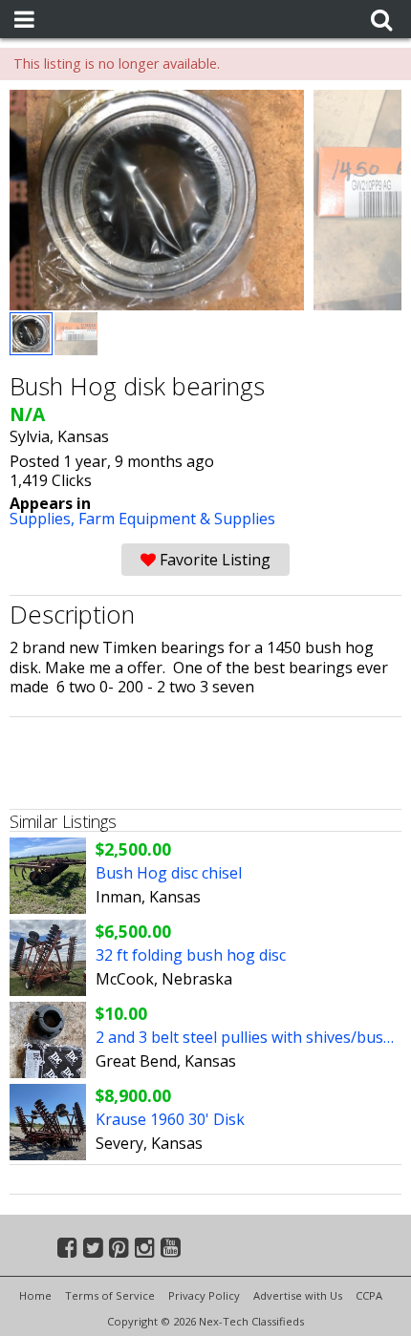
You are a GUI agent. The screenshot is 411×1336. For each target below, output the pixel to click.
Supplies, (44, 518)
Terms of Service (110, 1295)
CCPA (369, 1295)
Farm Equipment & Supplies (176, 518)
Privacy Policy (204, 1295)
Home (35, 1295)
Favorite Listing (213, 559)
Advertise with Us (297, 1295)
